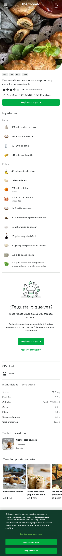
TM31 (24, 74)
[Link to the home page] (31, 5)
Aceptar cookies (31, 550)
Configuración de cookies (31, 534)
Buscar (56, 7)
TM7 (5, 74)
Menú (6, 7)
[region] (31, 533)
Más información (31, 349)
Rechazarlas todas (31, 542)
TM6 (11, 74)
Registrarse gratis (31, 102)
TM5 (18, 74)
